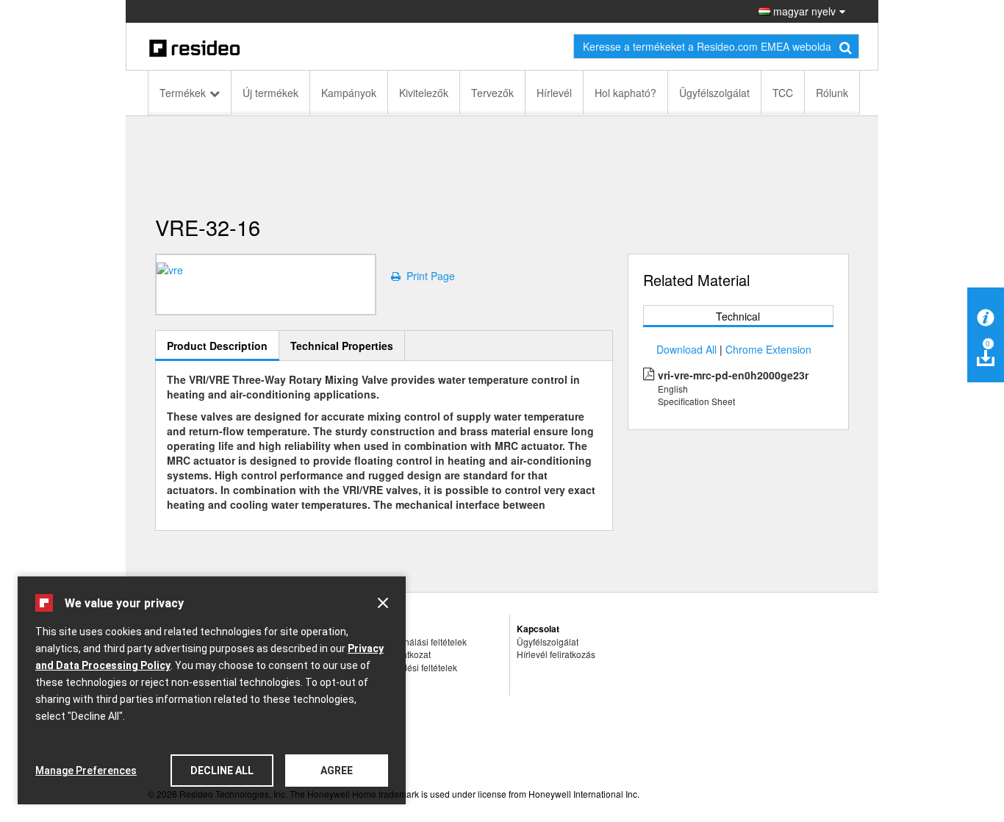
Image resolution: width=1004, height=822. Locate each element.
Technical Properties (341, 345)
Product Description (217, 345)
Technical (738, 316)
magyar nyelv (803, 11)
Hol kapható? (625, 92)
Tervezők (492, 92)
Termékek (182, 92)
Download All (686, 349)
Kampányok (348, 92)
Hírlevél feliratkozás (556, 654)
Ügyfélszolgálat (714, 92)
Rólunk (832, 92)
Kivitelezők (423, 92)
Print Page (428, 275)
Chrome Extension (768, 349)
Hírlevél (554, 92)
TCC (782, 92)
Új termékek (270, 92)
